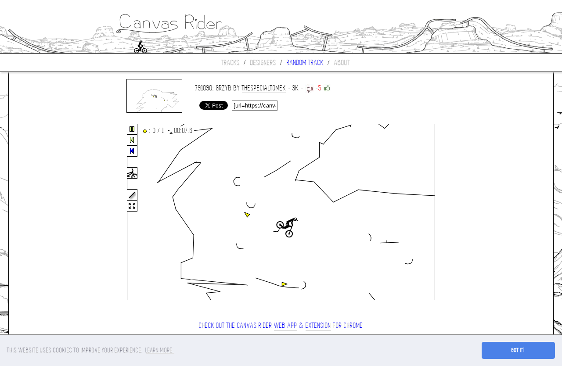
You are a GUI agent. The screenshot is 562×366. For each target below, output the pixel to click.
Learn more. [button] (159, 350)
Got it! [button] (518, 350)
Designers (263, 62)
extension (318, 325)
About (342, 62)
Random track (305, 62)
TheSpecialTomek (264, 88)
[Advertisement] (45, 212)
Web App (285, 325)
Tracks (230, 62)
